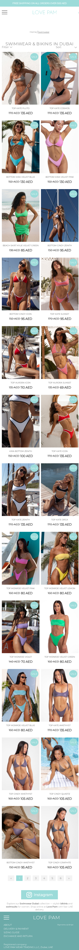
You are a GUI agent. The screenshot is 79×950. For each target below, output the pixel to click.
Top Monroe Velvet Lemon (59, 588)
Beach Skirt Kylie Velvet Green (21, 245)
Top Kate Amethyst (60, 725)
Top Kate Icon (60, 451)
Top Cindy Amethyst (20, 794)
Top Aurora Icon (20, 382)
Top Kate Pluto (20, 108)
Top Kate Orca (59, 519)
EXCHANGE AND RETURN (18, 936)
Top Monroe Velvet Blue (20, 725)
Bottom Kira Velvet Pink (60, 177)
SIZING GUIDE (11, 932)
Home (33, 32)
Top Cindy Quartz (59, 794)
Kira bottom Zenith (20, 451)
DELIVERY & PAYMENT (16, 928)
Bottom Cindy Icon (21, 314)
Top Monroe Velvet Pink (20, 588)
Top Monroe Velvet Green (59, 657)
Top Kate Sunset (59, 314)
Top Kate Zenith (21, 519)
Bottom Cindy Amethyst (21, 862)
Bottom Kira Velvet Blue (20, 177)
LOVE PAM (46, 917)
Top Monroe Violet (21, 657)
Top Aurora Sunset (59, 382)
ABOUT (8, 924)
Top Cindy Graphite (59, 862)
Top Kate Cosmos (60, 108)
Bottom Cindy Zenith (60, 245)
